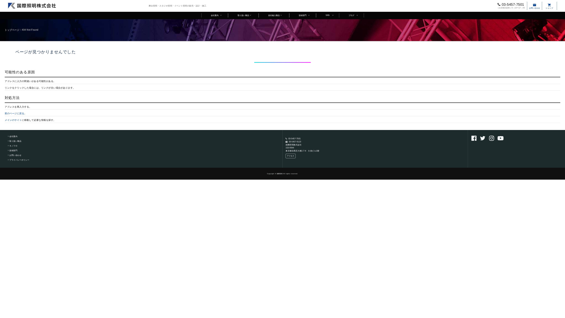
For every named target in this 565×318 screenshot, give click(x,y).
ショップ (549, 6)
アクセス (290, 156)
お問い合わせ (534, 6)
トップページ (12, 30)
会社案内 (214, 15)
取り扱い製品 (243, 15)
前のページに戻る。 (16, 113)
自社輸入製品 (274, 15)
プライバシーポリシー (19, 160)
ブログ (351, 15)
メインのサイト (13, 120)
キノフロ (13, 146)
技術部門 (302, 15)
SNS (328, 15)
